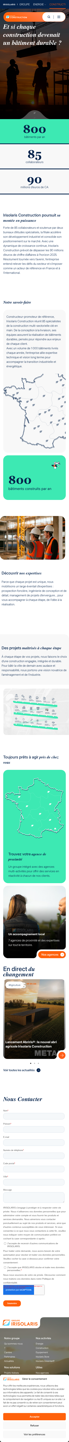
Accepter (34, 1416)
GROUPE (24, 4)
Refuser (34, 1425)
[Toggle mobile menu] (58, 17)
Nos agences (49, 954)
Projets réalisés (11, 1372)
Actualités (9, 1361)
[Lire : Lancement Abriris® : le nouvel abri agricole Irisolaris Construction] (61, 1054)
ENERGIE (38, 4)
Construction (42, 1348)
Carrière (8, 1352)
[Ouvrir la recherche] (48, 16)
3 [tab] (38, 1063)
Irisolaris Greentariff (45, 1361)
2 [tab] (34, 1063)
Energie (39, 1343)
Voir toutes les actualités (19, 1070)
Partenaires (9, 1356)
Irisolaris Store (42, 1356)
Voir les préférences (34, 1434)
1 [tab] (30, 1063)
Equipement (42, 1352)
